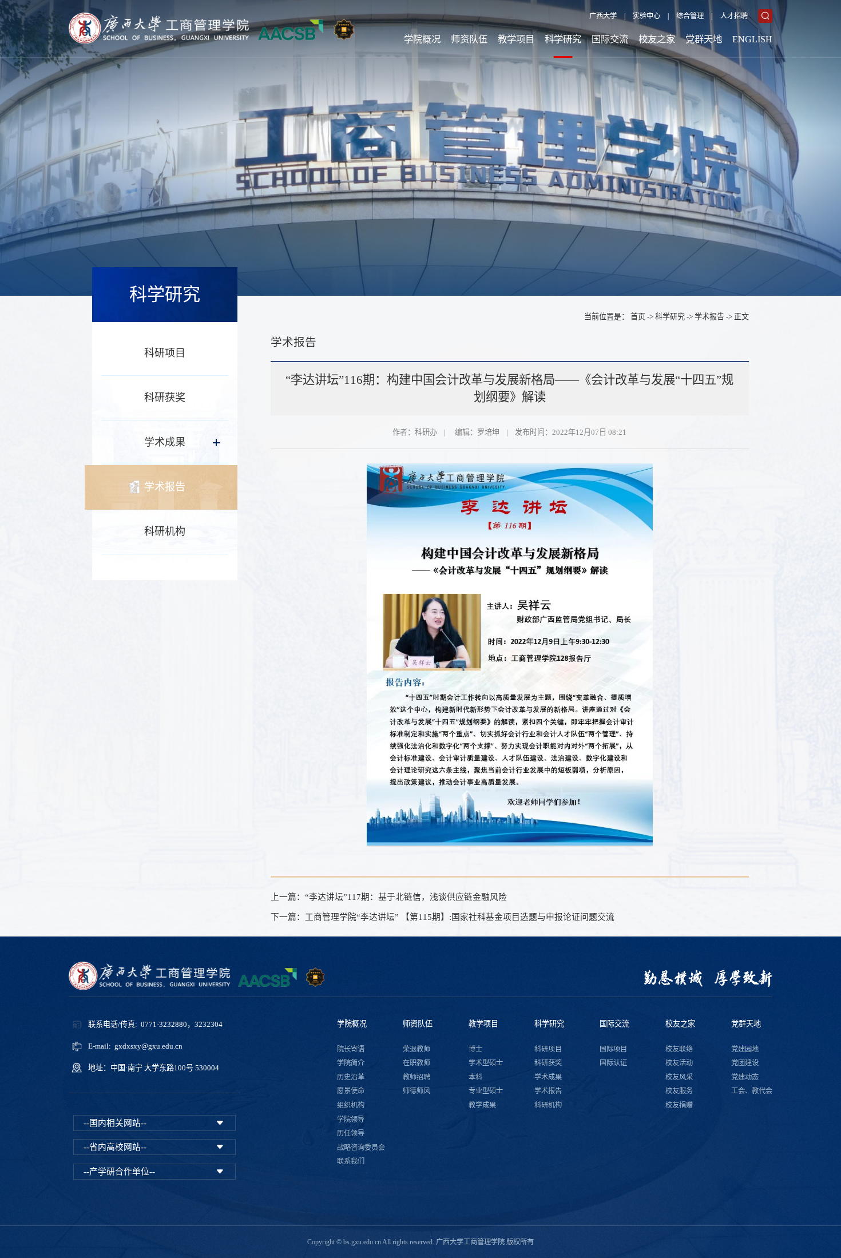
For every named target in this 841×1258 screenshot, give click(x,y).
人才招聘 (734, 16)
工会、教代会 (751, 1091)
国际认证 (613, 1063)
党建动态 (745, 1077)
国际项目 (613, 1049)
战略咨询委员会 (361, 1148)
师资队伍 (469, 39)
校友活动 (679, 1063)
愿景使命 (350, 1091)
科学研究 (563, 39)
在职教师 (416, 1063)
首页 (637, 316)
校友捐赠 (679, 1105)
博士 (475, 1049)
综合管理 (690, 16)
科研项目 (164, 353)
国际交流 (610, 39)
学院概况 (422, 39)
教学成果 (482, 1105)
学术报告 (164, 487)
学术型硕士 (486, 1063)
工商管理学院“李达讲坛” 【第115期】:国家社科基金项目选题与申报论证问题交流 (459, 917)
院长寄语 (350, 1049)
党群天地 (703, 39)
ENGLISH (752, 39)
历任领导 (350, 1133)
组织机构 (350, 1105)
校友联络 (679, 1049)
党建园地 (745, 1049)
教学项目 (516, 39)
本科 (475, 1077)
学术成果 (164, 442)
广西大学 (603, 16)
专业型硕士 (486, 1091)
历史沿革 (350, 1077)
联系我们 (350, 1161)
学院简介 (350, 1063)
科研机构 (164, 531)
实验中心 (646, 16)
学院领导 (350, 1120)
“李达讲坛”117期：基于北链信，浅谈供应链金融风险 (406, 897)
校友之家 (656, 39)
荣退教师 (416, 1049)
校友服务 (679, 1091)
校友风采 (679, 1077)
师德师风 (416, 1091)
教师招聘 (416, 1077)
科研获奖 (164, 397)
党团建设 (745, 1063)
